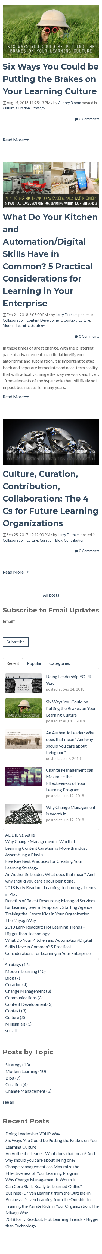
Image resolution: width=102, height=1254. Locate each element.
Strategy (38, 108)
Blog (58, 540)
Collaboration (14, 320)
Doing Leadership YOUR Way (32, 1133)
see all (11, 1030)
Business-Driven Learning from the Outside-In (48, 1192)
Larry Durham (67, 315)
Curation (23, 108)
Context (70, 320)
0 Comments (88, 119)
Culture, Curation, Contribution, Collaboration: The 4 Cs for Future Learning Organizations (50, 498)
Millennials (18, 1023)
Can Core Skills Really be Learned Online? (43, 1186)
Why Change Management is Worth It (40, 841)
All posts (51, 594)
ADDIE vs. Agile (20, 834)
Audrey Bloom (69, 103)
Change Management (28, 991)
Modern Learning (16, 325)
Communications (24, 997)
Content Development (44, 320)
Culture (8, 108)
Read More (13, 139)
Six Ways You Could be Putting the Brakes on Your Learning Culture (51, 79)
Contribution (74, 540)
